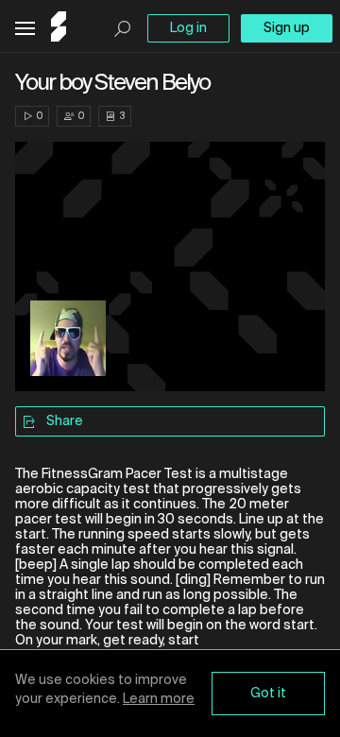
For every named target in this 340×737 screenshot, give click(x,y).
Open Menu (25, 29)
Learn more (159, 699)
